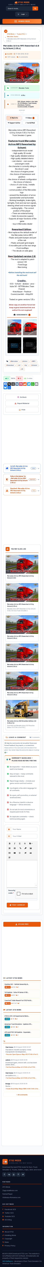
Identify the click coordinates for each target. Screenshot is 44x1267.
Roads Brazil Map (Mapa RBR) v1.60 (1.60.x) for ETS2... (22, 1089)
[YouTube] (14, 1174)
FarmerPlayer (7, 1194)
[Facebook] (4, 1174)
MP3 (33, 361)
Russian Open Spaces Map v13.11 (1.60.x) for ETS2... (22, 1054)
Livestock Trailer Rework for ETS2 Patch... (18, 1001)
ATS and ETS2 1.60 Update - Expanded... (18, 1032)
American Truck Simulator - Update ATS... (18, 1024)
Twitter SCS (9, 1213)
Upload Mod (23, 924)
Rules (7, 1242)
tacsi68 (9, 54)
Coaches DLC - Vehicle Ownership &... (17, 984)
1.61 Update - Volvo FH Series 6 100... (17, 992)
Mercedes (14, 361)
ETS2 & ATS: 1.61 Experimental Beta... (17, 1016)
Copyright (8, 1239)
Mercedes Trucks (12, 36)
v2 (19, 365)
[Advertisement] (22, 439)
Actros (25, 361)
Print (23, 410)
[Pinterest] (18, 1174)
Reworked (10, 365)
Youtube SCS (10, 1216)
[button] (9, 843)
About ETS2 (9, 1232)
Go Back (23, 397)
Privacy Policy (10, 1246)
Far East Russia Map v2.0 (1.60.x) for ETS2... (21, 1067)
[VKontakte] (9, 1174)
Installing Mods (10, 1235)
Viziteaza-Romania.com (11, 1197)
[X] (23, 1174)
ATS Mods (6, 1187)
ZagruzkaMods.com (10, 1190)
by (26, 365)
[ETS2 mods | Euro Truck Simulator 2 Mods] (5, 31)
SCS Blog (8, 1220)
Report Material (23, 403)
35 (22, 369)
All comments (23, 1095)
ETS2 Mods (11, 34)
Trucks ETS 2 (21, 34)
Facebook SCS (10, 1209)
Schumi (34, 365)
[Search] (35, 8)
